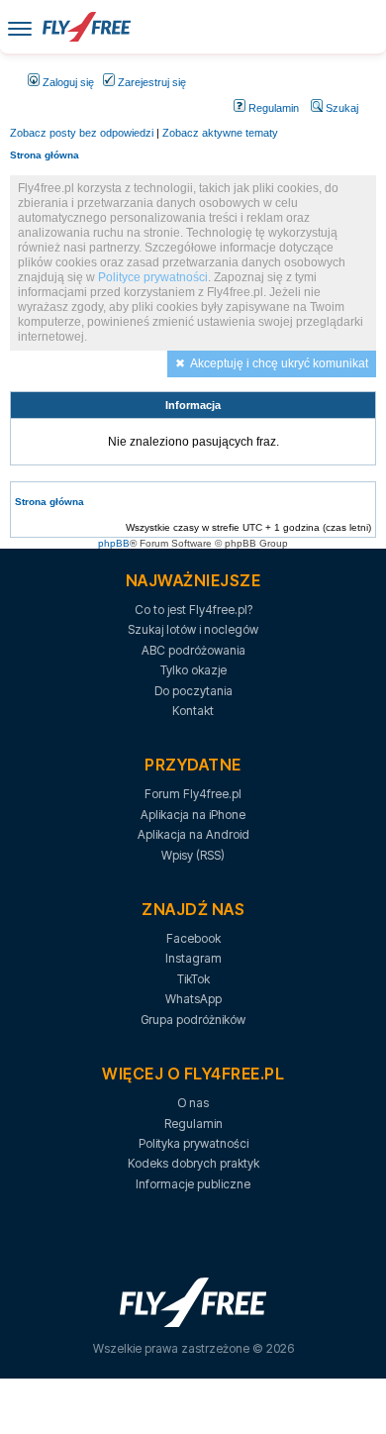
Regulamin (272, 108)
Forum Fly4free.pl (193, 793)
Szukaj (340, 108)
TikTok (193, 979)
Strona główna (44, 155)
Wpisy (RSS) (193, 855)
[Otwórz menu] (20, 27)
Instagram (193, 958)
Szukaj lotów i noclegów (193, 629)
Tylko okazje (193, 670)
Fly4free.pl (86, 27)
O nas (193, 1102)
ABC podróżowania (193, 650)
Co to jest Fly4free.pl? (193, 609)
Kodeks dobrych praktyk (193, 1163)
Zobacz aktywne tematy (220, 133)
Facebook (193, 938)
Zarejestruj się (150, 82)
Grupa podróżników (193, 1019)
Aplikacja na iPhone (193, 814)
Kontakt (193, 710)
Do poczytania (193, 690)
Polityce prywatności (153, 277)
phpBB (114, 543)
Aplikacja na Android (193, 834)
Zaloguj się (67, 82)
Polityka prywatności (193, 1143)
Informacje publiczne (193, 1184)
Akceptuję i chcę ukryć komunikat (279, 363)
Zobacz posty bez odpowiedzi (81, 133)
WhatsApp (193, 998)
